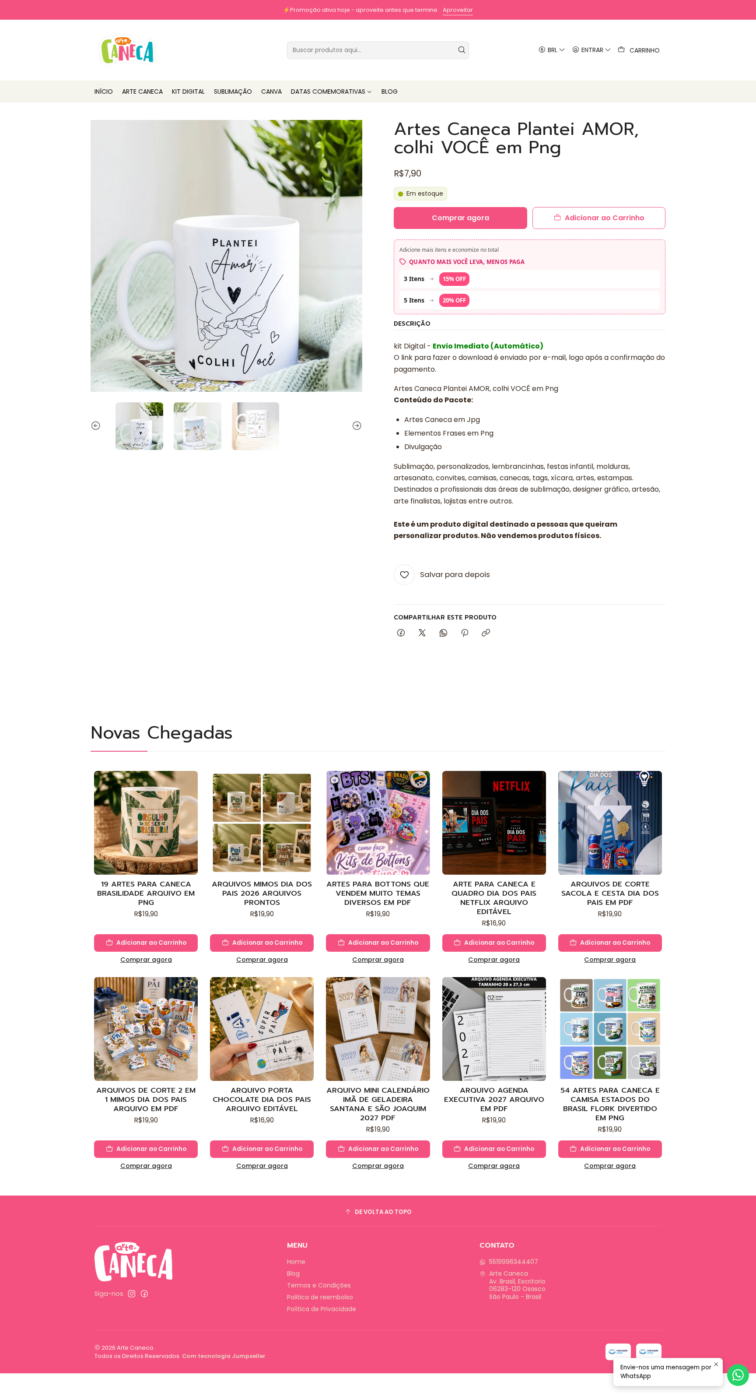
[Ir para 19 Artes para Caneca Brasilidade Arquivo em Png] (146, 823)
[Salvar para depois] (191, 810)
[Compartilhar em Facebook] (401, 633)
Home (296, 1261)
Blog (293, 1273)
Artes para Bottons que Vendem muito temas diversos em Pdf (377, 893)
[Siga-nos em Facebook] (144, 1293)
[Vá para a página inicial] (127, 50)
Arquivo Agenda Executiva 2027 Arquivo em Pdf (494, 1099)
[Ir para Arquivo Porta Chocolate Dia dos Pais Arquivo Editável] (262, 1029)
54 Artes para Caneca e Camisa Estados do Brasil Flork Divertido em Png (610, 1104)
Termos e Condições (319, 1285)
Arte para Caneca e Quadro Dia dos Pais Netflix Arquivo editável (494, 898)
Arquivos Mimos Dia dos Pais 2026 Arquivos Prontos (262, 893)
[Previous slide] (97, 426)
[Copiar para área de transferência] (486, 633)
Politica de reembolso (320, 1297)
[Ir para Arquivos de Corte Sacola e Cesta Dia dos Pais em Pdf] (610, 823)
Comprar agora (146, 959)
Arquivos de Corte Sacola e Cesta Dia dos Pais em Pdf (610, 893)
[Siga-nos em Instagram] (131, 1293)
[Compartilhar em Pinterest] (464, 633)
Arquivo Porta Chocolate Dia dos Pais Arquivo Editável (262, 1099)
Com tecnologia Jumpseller (224, 1356)
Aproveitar (458, 10)
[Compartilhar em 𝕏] (422, 633)
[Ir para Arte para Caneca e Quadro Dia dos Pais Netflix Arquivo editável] (494, 823)
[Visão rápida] (191, 831)
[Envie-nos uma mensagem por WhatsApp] (738, 1375)
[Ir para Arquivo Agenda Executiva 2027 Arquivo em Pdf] (494, 1029)
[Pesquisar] (461, 50)
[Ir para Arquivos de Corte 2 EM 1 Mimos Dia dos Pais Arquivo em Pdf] (146, 1029)
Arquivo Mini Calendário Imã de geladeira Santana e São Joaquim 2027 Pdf (378, 1104)
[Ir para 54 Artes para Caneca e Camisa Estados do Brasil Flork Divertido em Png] (610, 1029)
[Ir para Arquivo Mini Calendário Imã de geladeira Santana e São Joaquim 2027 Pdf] (378, 1029)
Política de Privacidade (321, 1309)
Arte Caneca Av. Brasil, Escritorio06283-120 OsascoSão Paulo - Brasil (517, 1285)
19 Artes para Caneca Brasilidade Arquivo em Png (146, 893)
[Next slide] (355, 426)
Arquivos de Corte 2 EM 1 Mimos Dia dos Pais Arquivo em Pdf (146, 1099)
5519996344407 (513, 1261)
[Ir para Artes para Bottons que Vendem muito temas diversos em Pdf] (378, 823)
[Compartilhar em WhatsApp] (443, 633)
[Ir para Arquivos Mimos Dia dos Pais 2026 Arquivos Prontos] (262, 823)
